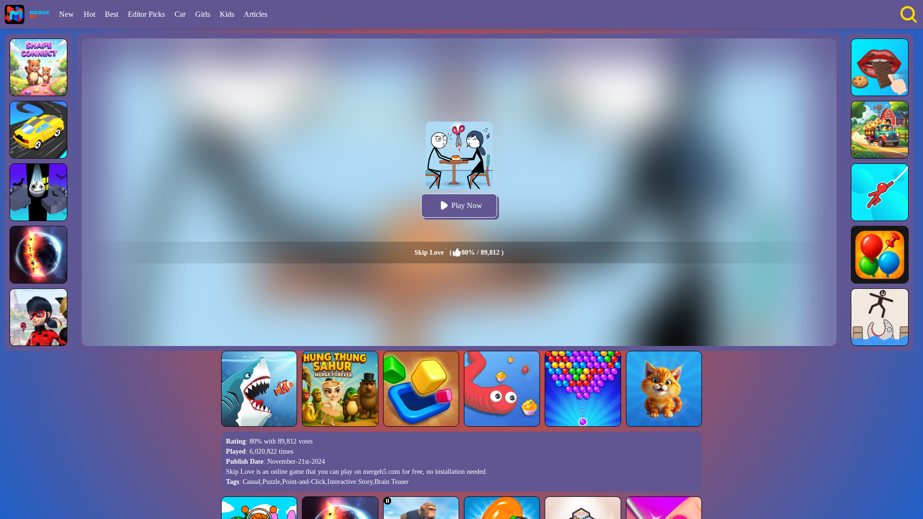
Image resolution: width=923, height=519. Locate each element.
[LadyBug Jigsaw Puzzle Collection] (38, 317)
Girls (202, 14)
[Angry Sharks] (259, 388)
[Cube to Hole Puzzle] (421, 388)
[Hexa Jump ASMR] (38, 192)
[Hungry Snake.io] (501, 388)
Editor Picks (146, 14)
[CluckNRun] (879, 129)
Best (111, 14)
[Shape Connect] (38, 67)
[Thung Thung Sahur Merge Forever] (339, 388)
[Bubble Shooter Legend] (582, 388)
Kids (227, 14)
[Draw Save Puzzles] (879, 317)
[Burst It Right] (879, 254)
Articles (255, 14)
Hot (89, 14)
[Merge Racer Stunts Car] (38, 129)
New (66, 14)
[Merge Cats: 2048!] (663, 388)
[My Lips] (879, 67)
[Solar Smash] (38, 254)
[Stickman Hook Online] (879, 192)
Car (180, 14)
